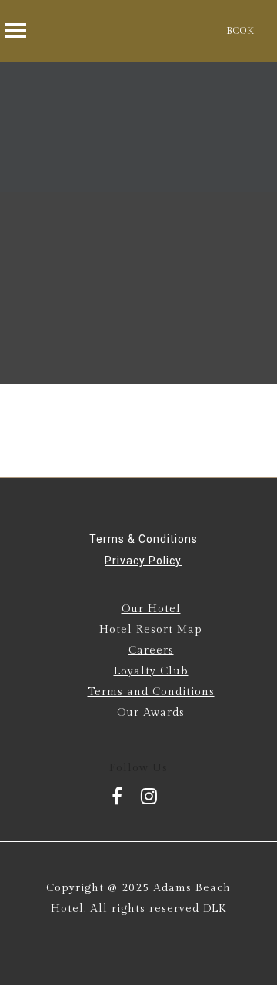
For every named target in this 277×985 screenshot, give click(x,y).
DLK (214, 909)
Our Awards (151, 713)
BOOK (240, 30)
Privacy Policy (143, 560)
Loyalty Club (151, 671)
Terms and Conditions (151, 692)
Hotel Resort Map (150, 630)
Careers (151, 650)
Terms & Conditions (143, 539)
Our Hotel (151, 609)
